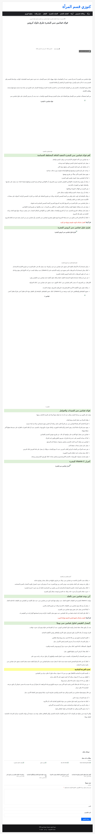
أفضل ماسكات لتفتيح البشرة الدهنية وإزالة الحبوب (71, 618)
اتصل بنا (41, 829)
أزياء (72, 14)
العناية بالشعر (64, 14)
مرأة (88, 14)
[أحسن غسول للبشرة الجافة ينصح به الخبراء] (59, 767)
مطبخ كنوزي (29, 14)
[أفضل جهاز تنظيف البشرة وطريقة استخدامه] (81, 767)
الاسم (90, 806)
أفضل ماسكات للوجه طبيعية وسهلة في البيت (72, 222)
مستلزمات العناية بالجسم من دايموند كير (15, 774)
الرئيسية (62, 18)
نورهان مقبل (85, 752)
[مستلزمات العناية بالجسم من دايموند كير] (14, 767)
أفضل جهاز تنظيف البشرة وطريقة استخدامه (81, 774)
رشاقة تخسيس (80, 14)
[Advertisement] (47, 36)
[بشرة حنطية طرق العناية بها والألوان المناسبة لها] (36, 767)
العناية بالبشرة (53, 14)
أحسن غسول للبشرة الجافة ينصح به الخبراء (59, 774)
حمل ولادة (38, 14)
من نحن (45, 829)
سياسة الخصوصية (51, 829)
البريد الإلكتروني (87, 812)
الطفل (45, 14)
